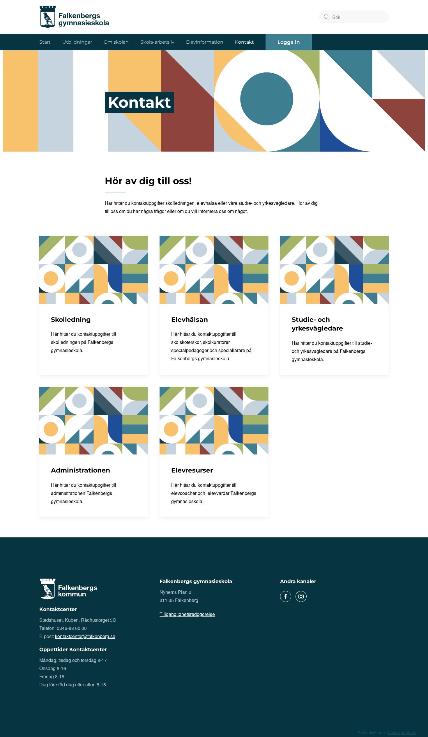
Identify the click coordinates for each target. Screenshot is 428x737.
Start (45, 42)
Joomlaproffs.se (401, 732)
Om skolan (116, 42)
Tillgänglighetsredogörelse (187, 614)
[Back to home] (74, 17)
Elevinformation (204, 42)
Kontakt (244, 42)
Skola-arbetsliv (157, 42)
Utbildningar (77, 42)
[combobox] (354, 16)
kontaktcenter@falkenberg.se (85, 636)
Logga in (288, 42)
